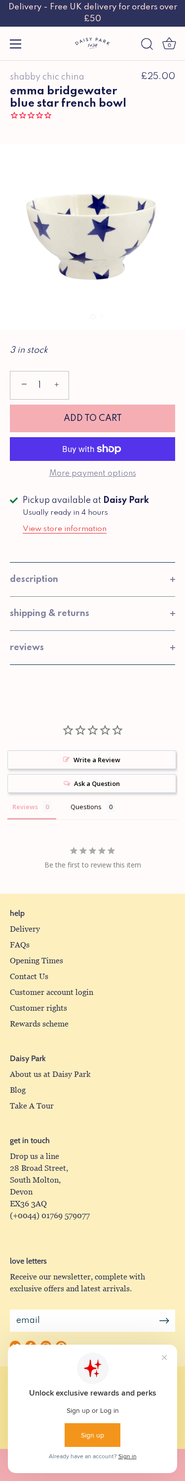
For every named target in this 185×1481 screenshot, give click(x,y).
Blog (18, 1090)
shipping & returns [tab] (49, 613)
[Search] (147, 45)
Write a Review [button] (97, 759)
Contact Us (29, 976)
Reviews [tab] (25, 806)
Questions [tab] (86, 806)
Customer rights (38, 1008)
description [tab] (34, 579)
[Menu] (16, 44)
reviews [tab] (27, 647)
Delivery (25, 929)
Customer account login (51, 992)
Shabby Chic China (47, 77)
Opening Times (36, 960)
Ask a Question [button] (97, 783)
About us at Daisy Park (50, 1074)
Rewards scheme (39, 1023)
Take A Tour (32, 1106)
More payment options (92, 474)
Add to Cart (93, 418)
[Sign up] (164, 1321)
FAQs (20, 944)
